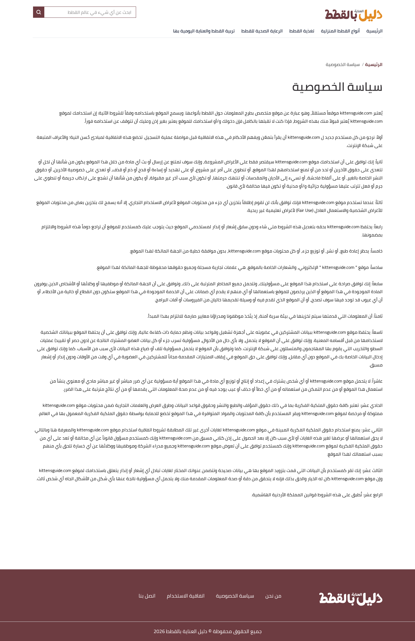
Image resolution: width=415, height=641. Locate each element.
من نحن (273, 595)
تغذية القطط (301, 31)
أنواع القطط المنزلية (340, 31)
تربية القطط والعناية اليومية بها (204, 31)
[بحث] (38, 12)
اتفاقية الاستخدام (186, 595)
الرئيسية (374, 31)
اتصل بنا (147, 595)
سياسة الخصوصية (235, 595)
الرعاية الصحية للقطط (262, 31)
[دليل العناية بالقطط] (353, 12)
